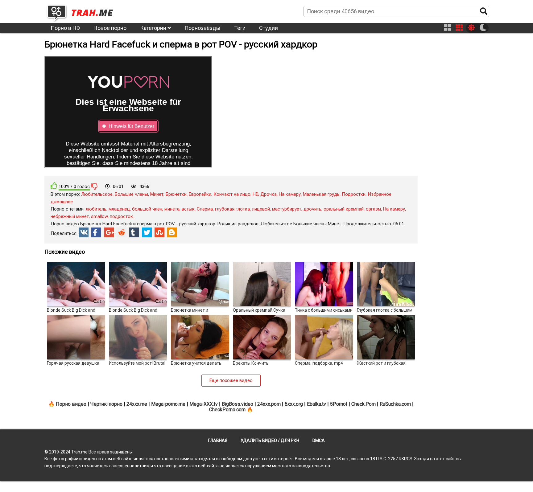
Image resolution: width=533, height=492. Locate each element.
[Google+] (109, 232)
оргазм (373, 209)
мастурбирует (286, 209)
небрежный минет (70, 216)
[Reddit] (121, 232)
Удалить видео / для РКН (270, 440)
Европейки (200, 194)
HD (255, 194)
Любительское (97, 194)
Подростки (354, 194)
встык (188, 209)
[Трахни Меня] (83, 11)
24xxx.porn (269, 404)
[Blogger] (172, 232)
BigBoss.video (237, 404)
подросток (121, 216)
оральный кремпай (344, 209)
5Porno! (338, 404)
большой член (147, 209)
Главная (217, 440)
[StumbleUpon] (159, 232)
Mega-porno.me (168, 404)
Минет (156, 194)
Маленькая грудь (321, 194)
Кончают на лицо (231, 194)
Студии (268, 28)
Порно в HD (65, 28)
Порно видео (71, 404)
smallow (99, 216)
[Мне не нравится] (94, 186)
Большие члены (131, 194)
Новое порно (109, 28)
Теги (240, 28)
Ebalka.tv (316, 404)
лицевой (261, 209)
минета (172, 209)
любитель (96, 209)
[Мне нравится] (54, 186)
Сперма (205, 209)
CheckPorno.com (227, 409)
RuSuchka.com (395, 404)
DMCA (318, 440)
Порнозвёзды (202, 28)
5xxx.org (294, 404)
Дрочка (268, 194)
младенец (119, 209)
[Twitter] (147, 232)
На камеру (290, 194)
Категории (153, 28)
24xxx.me (136, 404)
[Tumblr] (134, 232)
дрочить (312, 209)
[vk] (84, 232)
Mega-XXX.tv (203, 404)
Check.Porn (363, 404)
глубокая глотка (232, 209)
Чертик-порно (106, 404)
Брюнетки (176, 194)
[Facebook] (96, 232)
